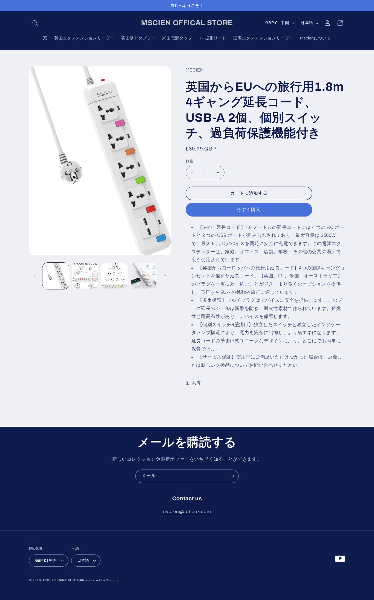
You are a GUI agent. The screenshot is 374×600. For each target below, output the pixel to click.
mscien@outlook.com (187, 511)
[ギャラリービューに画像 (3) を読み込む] (114, 276)
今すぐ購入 (248, 209)
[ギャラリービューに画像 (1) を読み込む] (55, 276)
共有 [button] (196, 383)
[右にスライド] (165, 276)
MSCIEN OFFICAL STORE (63, 580)
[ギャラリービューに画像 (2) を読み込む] (85, 276)
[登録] (232, 476)
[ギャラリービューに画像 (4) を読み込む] (144, 276)
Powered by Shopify (102, 580)
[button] (35, 23)
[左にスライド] (35, 276)
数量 (190, 161)
